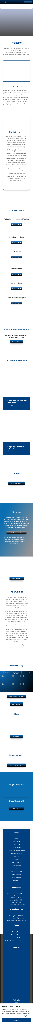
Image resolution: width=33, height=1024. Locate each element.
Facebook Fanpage (16, 765)
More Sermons (16, 483)
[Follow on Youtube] (16, 3)
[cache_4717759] (6, 686)
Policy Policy (26, 1016)
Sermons (17, 24)
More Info (16, 224)
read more (8, 728)
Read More (16, 342)
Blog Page (15, 737)
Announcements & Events (16, 850)
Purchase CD (16, 808)
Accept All (16, 1020)
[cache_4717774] (16, 686)
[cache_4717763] (27, 678)
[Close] (31, 1005)
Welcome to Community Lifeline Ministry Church (15, 722)
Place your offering (16, 532)
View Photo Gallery (16, 696)
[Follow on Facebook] (14, 3)
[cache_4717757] (6, 678)
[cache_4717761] (27, 686)
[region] (16, 1013)
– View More (10, 451)
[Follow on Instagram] (19, 3)
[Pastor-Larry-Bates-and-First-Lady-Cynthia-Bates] (16, 678)
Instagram (16, 704)
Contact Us (28, 2)
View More (11, 405)
